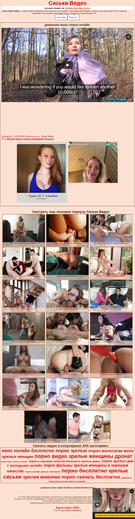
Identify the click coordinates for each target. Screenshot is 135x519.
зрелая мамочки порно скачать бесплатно (71, 476)
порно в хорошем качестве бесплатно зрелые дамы (64, 461)
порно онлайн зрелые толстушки (42, 471)
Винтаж (11, 139)
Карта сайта (64, 507)
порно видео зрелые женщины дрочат (83, 456)
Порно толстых (23, 139)
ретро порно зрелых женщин (14, 462)
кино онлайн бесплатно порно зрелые (44, 450)
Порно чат (73, 17)
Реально (49, 139)
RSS (76, 507)
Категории (61, 17)
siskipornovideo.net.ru (78, 8)
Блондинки (38, 139)
